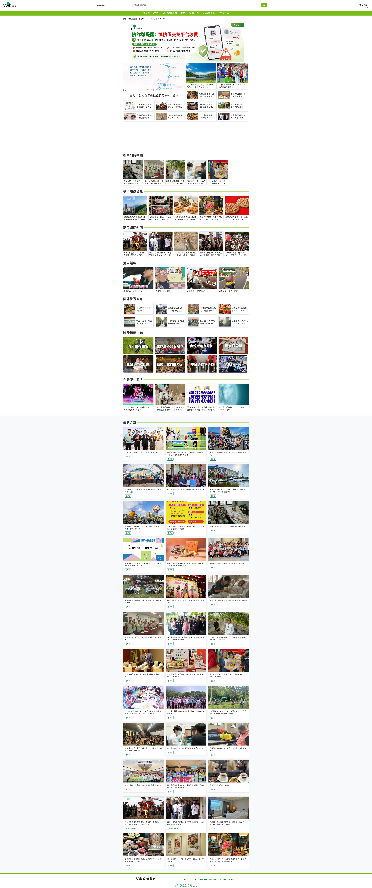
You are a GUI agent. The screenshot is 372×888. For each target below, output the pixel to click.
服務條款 (203, 879)
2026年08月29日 (130, 19)
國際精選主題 (133, 332)
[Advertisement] (181, 137)
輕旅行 (156, 13)
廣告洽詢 (232, 879)
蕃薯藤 (9, 5)
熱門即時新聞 (133, 156)
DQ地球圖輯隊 (169, 13)
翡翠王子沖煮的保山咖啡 (219, 785)
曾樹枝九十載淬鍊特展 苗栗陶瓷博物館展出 (227, 563)
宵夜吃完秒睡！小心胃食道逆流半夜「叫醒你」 (185, 748)
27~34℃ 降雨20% (155, 19)
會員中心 (194, 879)
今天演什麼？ (133, 379)
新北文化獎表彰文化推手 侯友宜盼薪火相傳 (142, 452)
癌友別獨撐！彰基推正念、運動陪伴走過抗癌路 (143, 785)
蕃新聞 (146, 13)
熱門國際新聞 (133, 227)
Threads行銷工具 (206, 13)
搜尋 (191, 13)
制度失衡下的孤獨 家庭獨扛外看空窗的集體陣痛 (228, 600)
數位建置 (223, 879)
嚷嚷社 (183, 13)
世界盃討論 (223, 13)
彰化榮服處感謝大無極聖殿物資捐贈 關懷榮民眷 (185, 489)
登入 (361, 5)
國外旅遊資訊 (133, 299)
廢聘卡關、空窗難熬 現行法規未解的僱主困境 (227, 526)
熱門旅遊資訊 (133, 191)
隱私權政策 (213, 879)
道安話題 (129, 263)
